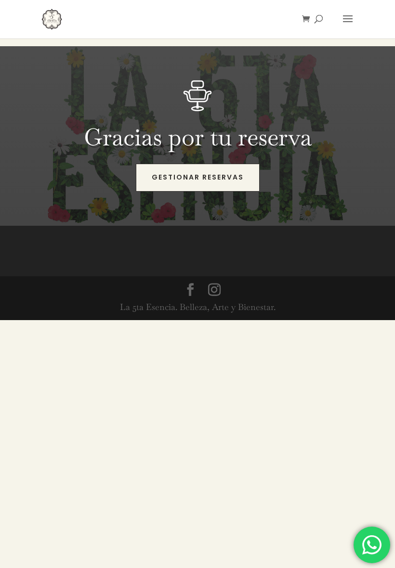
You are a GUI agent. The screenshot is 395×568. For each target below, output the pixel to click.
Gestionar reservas (198, 177)
